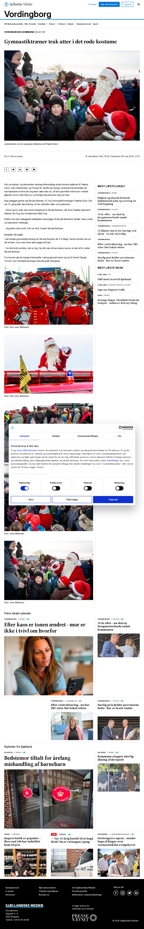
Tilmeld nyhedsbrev (48, 891)
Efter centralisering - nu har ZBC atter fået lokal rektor (118, 245)
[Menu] (138, 4)
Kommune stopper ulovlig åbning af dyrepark (116, 758)
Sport (95, 24)
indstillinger (113, 460)
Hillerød (102, 752)
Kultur (40, 32)
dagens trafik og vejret (120, 285)
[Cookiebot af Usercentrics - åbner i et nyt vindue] (121, 428)
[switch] (56, 488)
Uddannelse (71, 701)
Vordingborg (104, 193)
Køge (100, 295)
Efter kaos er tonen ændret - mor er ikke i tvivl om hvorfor (45, 627)
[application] (119, 645)
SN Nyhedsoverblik (13, 24)
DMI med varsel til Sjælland (114, 279)
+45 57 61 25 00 (21, 919)
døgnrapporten (119, 226)
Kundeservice (12, 887)
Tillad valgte (72, 499)
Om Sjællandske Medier (83, 887)
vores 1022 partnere (26, 450)
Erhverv (62, 24)
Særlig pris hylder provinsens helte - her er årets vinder (116, 259)
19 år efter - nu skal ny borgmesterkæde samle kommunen (112, 217)
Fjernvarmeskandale (120, 834)
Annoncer (10, 894)
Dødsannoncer (84, 24)
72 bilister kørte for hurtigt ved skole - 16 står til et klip (117, 232)
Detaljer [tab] (56, 436)
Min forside (30, 24)
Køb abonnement (109, 4)
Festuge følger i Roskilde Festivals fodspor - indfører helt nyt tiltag (118, 301)
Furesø (62, 834)
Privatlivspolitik (79, 891)
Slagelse (8, 752)
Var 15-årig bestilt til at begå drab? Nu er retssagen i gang (72, 840)
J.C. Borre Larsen (15, 156)
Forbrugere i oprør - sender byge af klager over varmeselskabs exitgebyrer (117, 841)
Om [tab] (119, 436)
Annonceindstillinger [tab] (87, 436)
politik (115, 210)
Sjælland (102, 275)
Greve (7, 834)
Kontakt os (44, 894)
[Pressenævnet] (84, 915)
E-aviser (92, 4)
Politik (116, 619)
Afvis (30, 499)
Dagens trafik (111, 289)
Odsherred (103, 834)
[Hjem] (18, 4)
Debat (70, 24)
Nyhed (22, 619)
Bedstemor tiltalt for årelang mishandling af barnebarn (37, 761)
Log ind (127, 4)
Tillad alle (113, 499)
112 (110, 275)
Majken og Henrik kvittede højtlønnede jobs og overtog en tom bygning (117, 201)
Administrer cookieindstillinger (87, 894)
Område (41, 24)
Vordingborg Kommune (19, 32)
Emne (52, 24)
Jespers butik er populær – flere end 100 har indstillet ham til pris (22, 841)
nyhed (114, 193)
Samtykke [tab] (24, 436)
